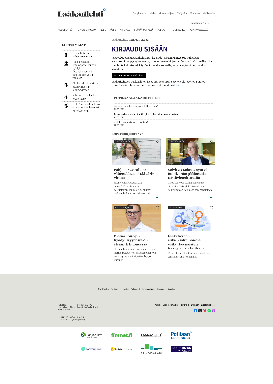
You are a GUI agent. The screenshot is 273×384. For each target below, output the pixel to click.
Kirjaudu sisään (139, 39)
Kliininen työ (65, 29)
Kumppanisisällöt (200, 29)
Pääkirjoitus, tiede (123, 207)
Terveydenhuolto (86, 29)
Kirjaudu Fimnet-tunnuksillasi (128, 75)
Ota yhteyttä (139, 13)
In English (195, 305)
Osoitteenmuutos (170, 305)
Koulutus (195, 13)
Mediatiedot (209, 13)
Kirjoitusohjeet (166, 13)
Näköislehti (135, 289)
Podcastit (163, 29)
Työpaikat (182, 13)
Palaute (158, 305)
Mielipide (125, 29)
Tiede (103, 29)
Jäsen (113, 29)
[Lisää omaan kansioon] (157, 141)
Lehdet (152, 13)
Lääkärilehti (119, 39)
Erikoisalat (179, 29)
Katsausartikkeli (176, 207)
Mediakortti (116, 289)
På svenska (184, 305)
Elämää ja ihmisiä (143, 29)
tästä (176, 85)
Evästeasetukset (208, 305)
